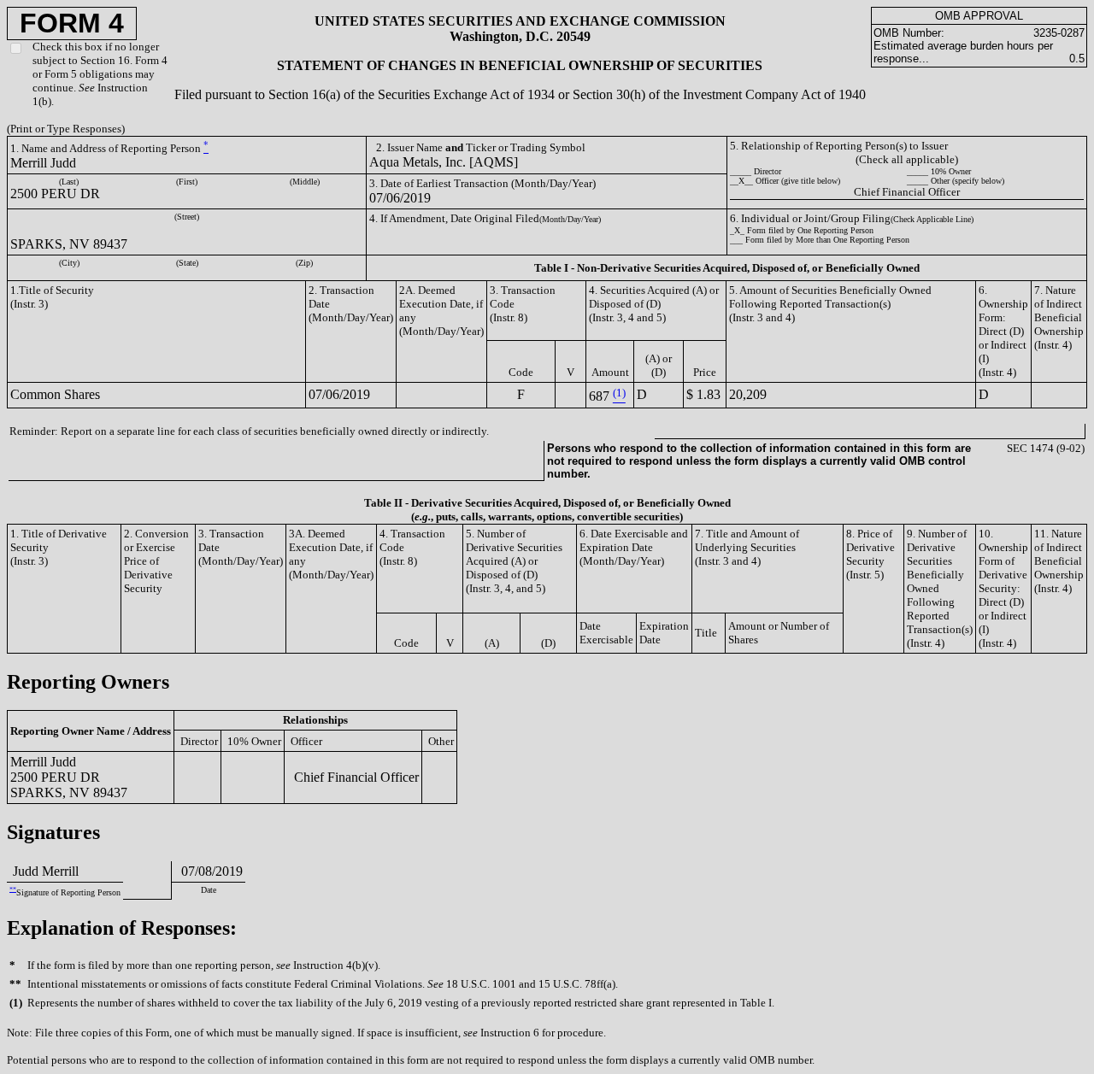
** (12, 889)
